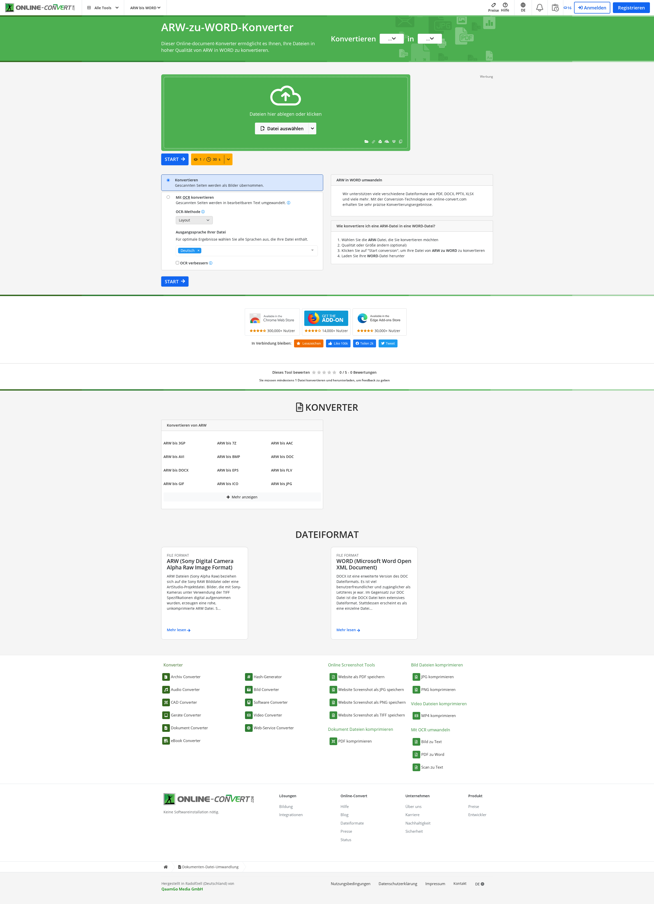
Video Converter (268, 715)
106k (341, 343)
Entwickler (477, 814)
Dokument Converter (189, 727)
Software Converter (271, 702)
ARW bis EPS (228, 470)
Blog (344, 814)
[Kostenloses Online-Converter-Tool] (43, 8)
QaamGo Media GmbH (182, 888)
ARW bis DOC (282, 456)
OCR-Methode (188, 211)
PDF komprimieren (355, 741)
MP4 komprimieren (438, 715)
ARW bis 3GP (174, 443)
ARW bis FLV (281, 470)
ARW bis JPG (281, 483)
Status (346, 839)
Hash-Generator (268, 676)
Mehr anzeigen (244, 497)
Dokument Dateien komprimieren (360, 729)
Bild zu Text (431, 741)
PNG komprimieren (438, 689)
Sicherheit (414, 831)
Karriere (412, 814)
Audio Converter (185, 689)
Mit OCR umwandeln (430, 730)
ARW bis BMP (228, 456)
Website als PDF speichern (361, 676)
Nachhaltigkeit (417, 823)
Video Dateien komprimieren (439, 704)
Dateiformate (352, 823)
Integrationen (291, 814)
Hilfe (505, 10)
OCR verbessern (194, 263)
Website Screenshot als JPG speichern (371, 689)
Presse (346, 831)
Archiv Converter (186, 676)
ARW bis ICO (227, 483)
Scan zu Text (432, 767)
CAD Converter (184, 702)
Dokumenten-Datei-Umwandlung (210, 866)
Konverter (173, 665)
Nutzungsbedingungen (350, 883)
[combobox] (247, 250)
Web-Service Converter (274, 727)
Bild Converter (266, 689)
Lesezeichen (311, 343)
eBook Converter (186, 740)
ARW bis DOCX (176, 470)
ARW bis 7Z (226, 443)
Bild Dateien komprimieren (437, 665)
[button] (103, 7)
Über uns (413, 806)
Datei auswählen (285, 128)
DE (478, 884)
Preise (493, 10)
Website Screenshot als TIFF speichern (371, 715)
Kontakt (459, 883)
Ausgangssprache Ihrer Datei (201, 232)
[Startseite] (165, 867)
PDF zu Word (432, 754)
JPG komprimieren (437, 676)
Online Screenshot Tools (351, 665)
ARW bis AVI (174, 456)
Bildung (286, 806)
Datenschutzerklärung (398, 883)
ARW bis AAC (282, 443)
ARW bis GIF (174, 483)
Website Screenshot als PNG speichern (372, 702)
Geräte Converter (186, 715)
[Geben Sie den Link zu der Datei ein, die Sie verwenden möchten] (373, 141)
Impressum (435, 883)
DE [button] (523, 10)
